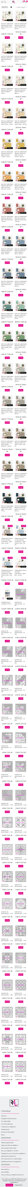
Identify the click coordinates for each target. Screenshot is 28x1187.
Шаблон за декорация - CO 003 (20, 632)
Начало (3, 1116)
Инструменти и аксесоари (11, 1159)
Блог (2, 1135)
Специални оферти (8, 1126)
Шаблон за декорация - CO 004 (6, 661)
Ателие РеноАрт (7, 1132)
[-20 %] (7, 530)
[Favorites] (3, 20)
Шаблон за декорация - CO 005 (20, 661)
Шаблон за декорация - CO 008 (6, 719)
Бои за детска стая (8, 1148)
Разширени (18, 1185)
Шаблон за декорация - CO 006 (6, 690)
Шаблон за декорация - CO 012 (6, 776)
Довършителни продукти (11, 1161)
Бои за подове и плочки (9, 1150)
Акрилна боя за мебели (9, 1145)
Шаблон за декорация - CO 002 (6, 632)
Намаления (5, 1129)
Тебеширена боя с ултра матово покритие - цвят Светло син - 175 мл (21, 541)
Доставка (5, 1172)
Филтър (5, 7)
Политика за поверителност (12, 1175)
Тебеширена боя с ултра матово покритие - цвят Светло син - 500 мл (7, 573)
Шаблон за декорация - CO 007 (20, 690)
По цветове (5, 1121)
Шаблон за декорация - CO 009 (20, 719)
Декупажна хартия (8, 1156)
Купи (7, 37)
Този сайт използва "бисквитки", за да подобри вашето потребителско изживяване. (14, 1180)
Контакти (5, 1169)
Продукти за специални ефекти (13, 1153)
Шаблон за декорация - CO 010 (6, 747)
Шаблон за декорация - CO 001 (20, 604)
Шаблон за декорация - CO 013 (20, 776)
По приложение (7, 1124)
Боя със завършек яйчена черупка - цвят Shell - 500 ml (21, 122)
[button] (5, 2)
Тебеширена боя (7, 1142)
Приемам (9, 1185)
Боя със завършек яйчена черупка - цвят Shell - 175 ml (7, 122)
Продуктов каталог (8, 1118)
